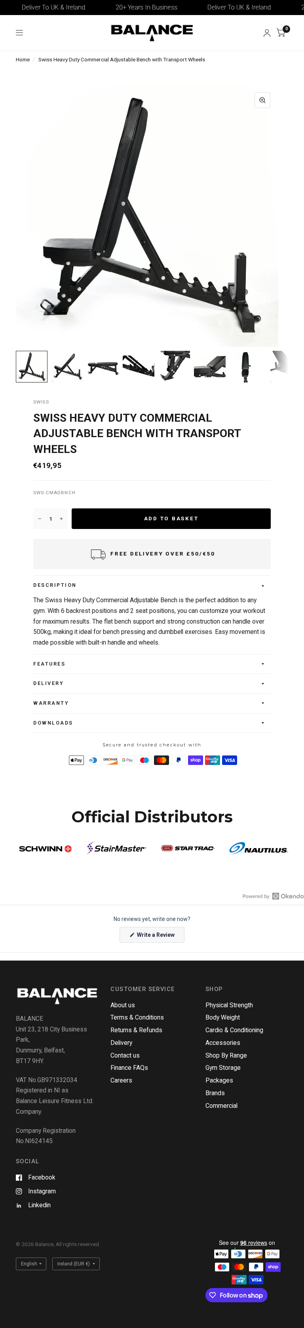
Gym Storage (223, 1067)
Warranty (51, 703)
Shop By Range (226, 1055)
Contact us (125, 1055)
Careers (121, 1080)
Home (23, 59)
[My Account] (267, 33)
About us (122, 1005)
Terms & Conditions (137, 1017)
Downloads (53, 723)
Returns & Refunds (136, 1030)
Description (55, 585)
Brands (215, 1093)
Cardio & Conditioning (234, 1030)
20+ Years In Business (134, 7)
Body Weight (222, 1017)
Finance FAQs (129, 1067)
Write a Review (157, 937)
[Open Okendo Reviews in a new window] (273, 896)
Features (49, 664)
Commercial (221, 1105)
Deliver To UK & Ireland (41, 7)
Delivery (48, 683)
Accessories (222, 1042)
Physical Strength (229, 1005)
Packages (219, 1080)
